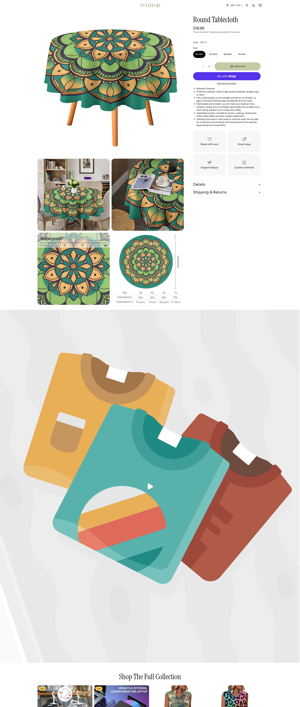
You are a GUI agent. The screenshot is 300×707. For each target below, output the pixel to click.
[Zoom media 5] (148, 269)
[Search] (246, 5)
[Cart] (260, 5)
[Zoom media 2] (74, 195)
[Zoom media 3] (148, 195)
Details (199, 184)
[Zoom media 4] (74, 269)
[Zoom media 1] (111, 84)
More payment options (226, 83)
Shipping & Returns (210, 192)
